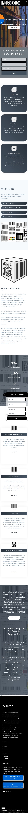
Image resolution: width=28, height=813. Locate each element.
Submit (14, 73)
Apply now (14, 27)
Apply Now (14, 572)
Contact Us (14, 618)
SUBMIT (17, 418)
